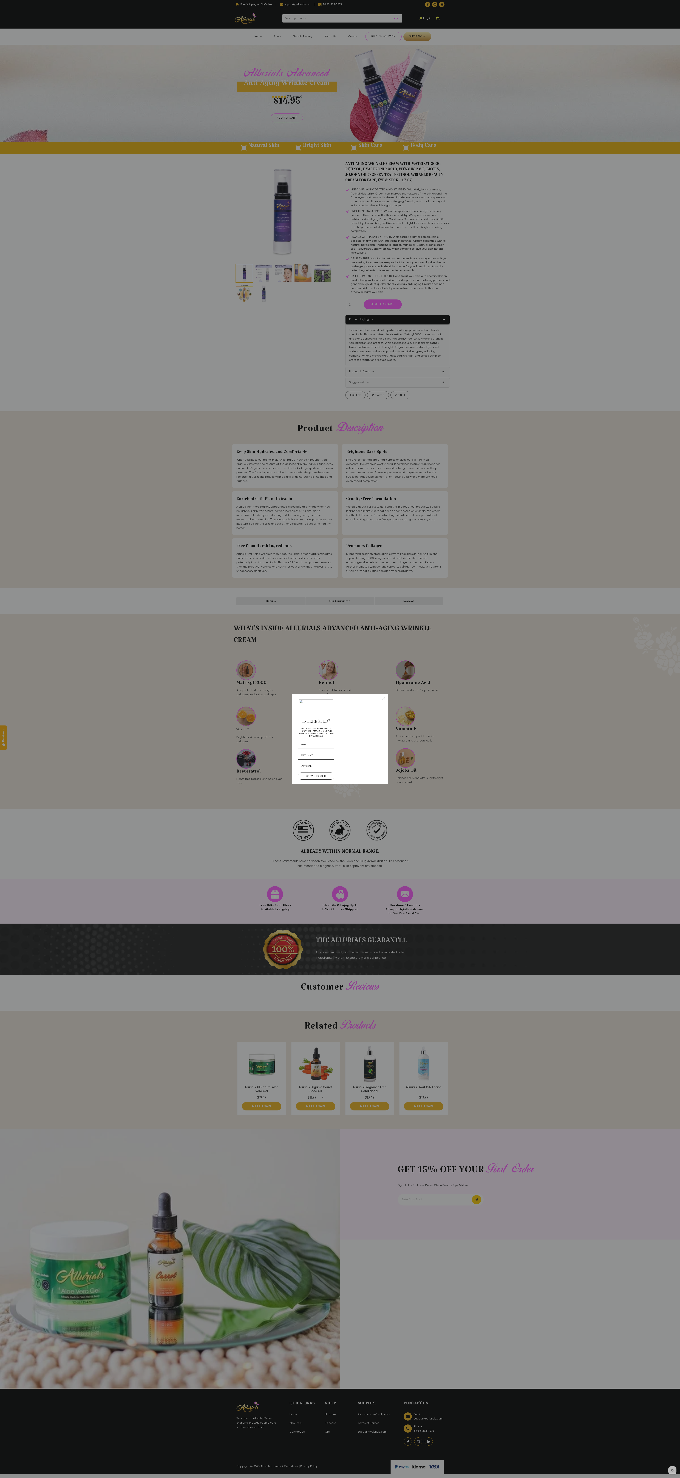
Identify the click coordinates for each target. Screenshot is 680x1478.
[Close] (383, 698)
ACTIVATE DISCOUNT (316, 775)
